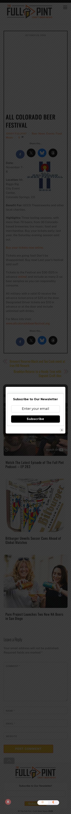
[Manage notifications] (8, 802)
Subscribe (35, 419)
